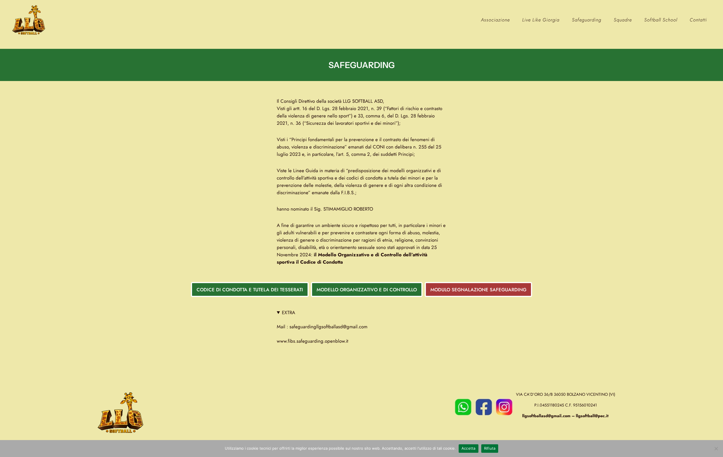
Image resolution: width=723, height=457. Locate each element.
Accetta (468, 448)
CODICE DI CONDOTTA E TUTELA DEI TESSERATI (250, 289)
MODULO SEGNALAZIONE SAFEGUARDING (478, 289)
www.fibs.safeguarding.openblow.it (312, 341)
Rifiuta (490, 448)
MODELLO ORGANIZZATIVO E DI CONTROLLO (367, 289)
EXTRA (288, 312)
